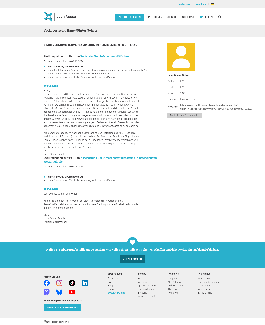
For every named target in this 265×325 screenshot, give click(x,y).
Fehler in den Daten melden (184, 115)
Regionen (173, 292)
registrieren (183, 4)
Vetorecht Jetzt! (146, 296)
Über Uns (188, 17)
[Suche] (220, 17)
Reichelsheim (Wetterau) (119, 45)
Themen (172, 289)
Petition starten (129, 17)
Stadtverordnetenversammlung (70, 45)
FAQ (140, 278)
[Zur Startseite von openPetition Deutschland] (61, 17)
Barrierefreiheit (205, 292)
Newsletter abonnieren (62, 307)
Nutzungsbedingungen (210, 282)
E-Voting (142, 292)
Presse (111, 289)
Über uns (113, 278)
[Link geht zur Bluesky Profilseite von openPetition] (59, 291)
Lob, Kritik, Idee (116, 292)
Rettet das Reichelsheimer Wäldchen (104, 56)
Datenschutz (204, 285)
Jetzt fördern (132, 259)
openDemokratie (147, 285)
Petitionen (155, 17)
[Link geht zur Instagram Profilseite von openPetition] (59, 282)
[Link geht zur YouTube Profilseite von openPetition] (72, 291)
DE (216, 4)
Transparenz (204, 278)
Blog (110, 285)
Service (172, 17)
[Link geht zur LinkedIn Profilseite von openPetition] (85, 282)
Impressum (204, 289)
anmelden (200, 4)
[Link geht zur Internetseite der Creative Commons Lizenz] (45, 321)
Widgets (142, 282)
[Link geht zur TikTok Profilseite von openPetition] (72, 282)
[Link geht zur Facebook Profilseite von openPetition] (47, 282)
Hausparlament (146, 289)
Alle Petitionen (175, 282)
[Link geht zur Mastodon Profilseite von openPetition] (47, 291)
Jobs (110, 282)
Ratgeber (172, 278)
